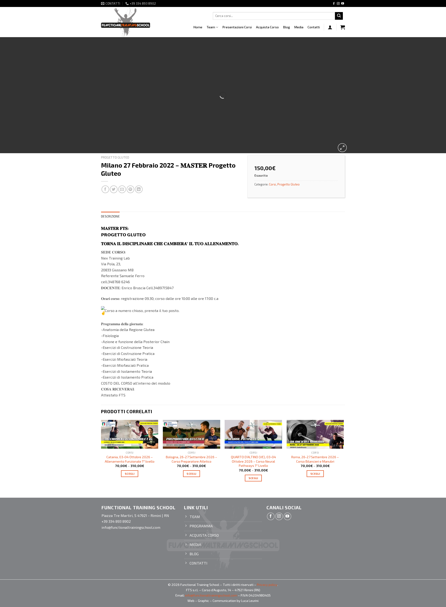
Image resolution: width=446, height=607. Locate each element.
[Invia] (339, 16)
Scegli (129, 473)
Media (298, 27)
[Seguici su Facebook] (333, 3)
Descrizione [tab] (110, 216)
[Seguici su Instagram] (338, 3)
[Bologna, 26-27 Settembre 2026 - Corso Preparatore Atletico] (191, 434)
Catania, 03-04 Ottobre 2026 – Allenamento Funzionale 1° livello (129, 459)
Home (197, 27)
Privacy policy (267, 585)
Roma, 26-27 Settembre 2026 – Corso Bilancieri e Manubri (315, 459)
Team (211, 27)
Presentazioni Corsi (237, 27)
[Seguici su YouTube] (342, 3)
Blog (286, 27)
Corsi (272, 184)
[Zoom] (342, 147)
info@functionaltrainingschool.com (211, 595)
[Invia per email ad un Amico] (122, 189)
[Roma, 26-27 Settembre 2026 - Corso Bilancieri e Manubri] (315, 434)
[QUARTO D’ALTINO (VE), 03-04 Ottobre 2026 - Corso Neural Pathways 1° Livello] (253, 434)
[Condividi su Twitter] (114, 189)
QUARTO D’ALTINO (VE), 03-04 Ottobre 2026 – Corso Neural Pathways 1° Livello (253, 461)
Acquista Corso (267, 27)
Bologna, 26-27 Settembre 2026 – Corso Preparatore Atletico (191, 459)
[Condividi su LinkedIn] (139, 189)
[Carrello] (342, 27)
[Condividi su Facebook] (105, 189)
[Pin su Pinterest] (130, 189)
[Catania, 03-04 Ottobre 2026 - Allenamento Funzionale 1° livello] (129, 434)
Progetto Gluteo (115, 157)
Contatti (314, 27)
